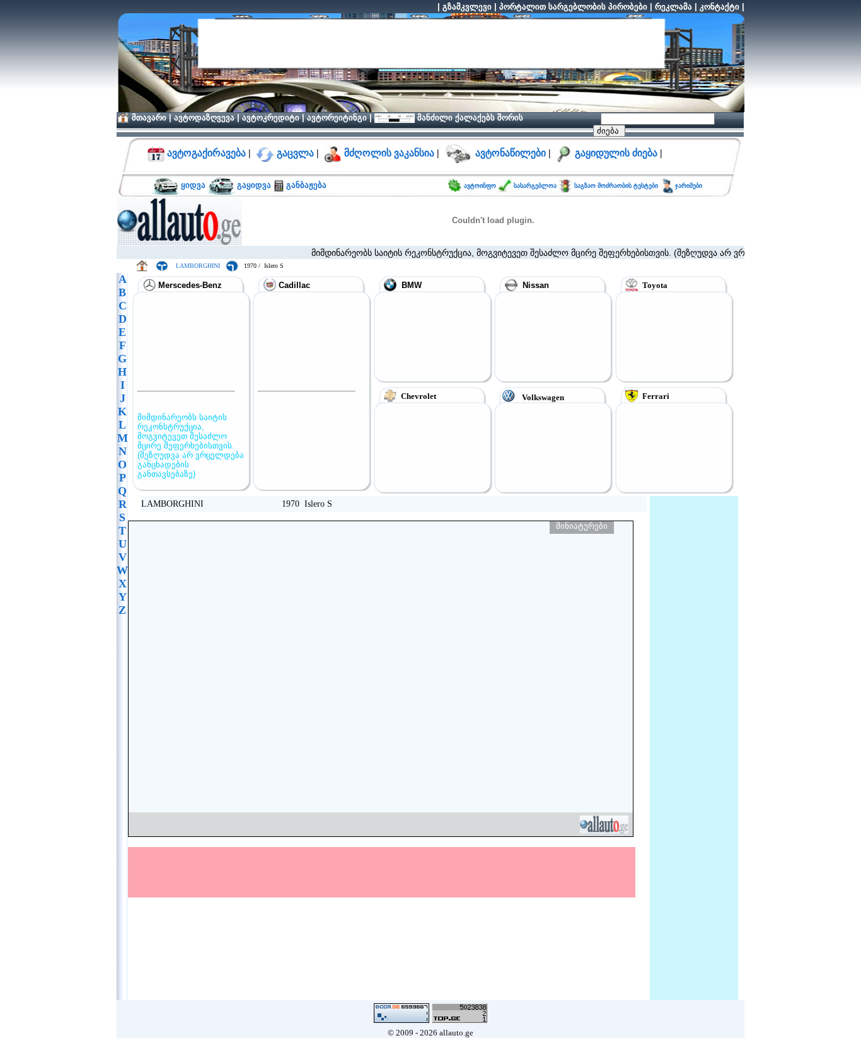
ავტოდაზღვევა (204, 117)
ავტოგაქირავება (205, 152)
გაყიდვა (254, 185)
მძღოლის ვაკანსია (389, 152)
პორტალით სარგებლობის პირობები (573, 6)
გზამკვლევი (467, 6)
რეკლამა (673, 6)
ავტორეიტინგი (337, 117)
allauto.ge (456, 1032)
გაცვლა (295, 152)
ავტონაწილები (510, 152)
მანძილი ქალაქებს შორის (469, 117)
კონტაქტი (719, 6)
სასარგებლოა (536, 185)
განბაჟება (305, 185)
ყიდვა (193, 185)
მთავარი (149, 117)
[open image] (381, 678)
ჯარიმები (688, 185)
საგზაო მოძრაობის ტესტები (615, 185)
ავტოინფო (481, 185)
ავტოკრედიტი (270, 117)
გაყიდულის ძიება (616, 152)
